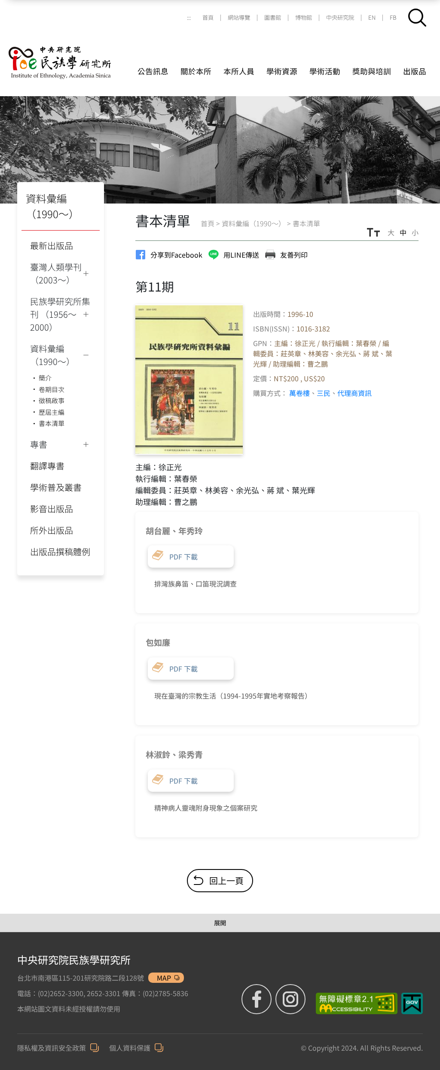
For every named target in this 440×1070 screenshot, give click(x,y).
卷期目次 (51, 389)
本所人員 (238, 71)
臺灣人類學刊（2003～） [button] (56, 273)
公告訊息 (153, 71)
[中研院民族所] (71, 52)
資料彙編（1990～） (253, 223)
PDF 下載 (183, 556)
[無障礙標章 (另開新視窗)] (353, 1003)
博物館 (303, 17)
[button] (417, 18)
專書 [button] (38, 444)
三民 (323, 393)
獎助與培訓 (371, 71)
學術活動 (324, 71)
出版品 (414, 71)
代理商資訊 (354, 393)
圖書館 (272, 17)
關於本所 (195, 71)
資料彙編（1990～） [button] (52, 355)
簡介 (45, 377)
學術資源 (281, 71)
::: (189, 17)
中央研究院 (340, 17)
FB (393, 17)
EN (372, 17)
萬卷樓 (299, 393)
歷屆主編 (51, 411)
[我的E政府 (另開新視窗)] (412, 1003)
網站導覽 (239, 17)
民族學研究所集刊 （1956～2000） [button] (60, 314)
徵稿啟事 (51, 400)
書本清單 (51, 423)
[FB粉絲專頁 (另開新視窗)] (257, 999)
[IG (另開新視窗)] (290, 999)
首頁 (208, 17)
